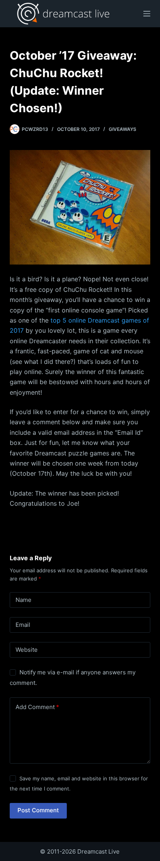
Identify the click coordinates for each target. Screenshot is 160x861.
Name (23, 599)
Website (27, 649)
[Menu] (146, 13)
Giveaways (122, 129)
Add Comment (37, 707)
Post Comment (38, 810)
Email (23, 624)
